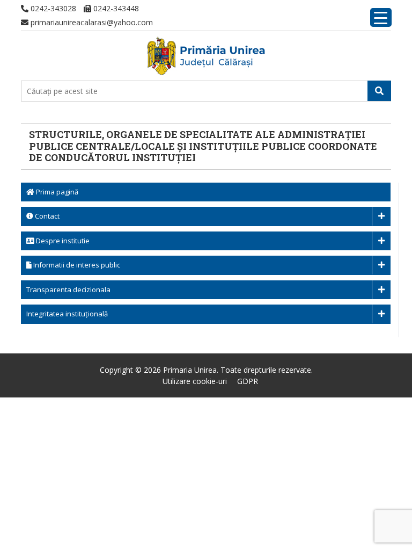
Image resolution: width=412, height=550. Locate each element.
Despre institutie (62, 240)
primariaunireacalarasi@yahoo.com (90, 22)
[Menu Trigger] (381, 17)
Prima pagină (56, 192)
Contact (46, 216)
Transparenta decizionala (68, 289)
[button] (379, 91)
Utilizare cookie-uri (195, 381)
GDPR (247, 381)
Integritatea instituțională (67, 314)
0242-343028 (52, 8)
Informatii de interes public (76, 265)
